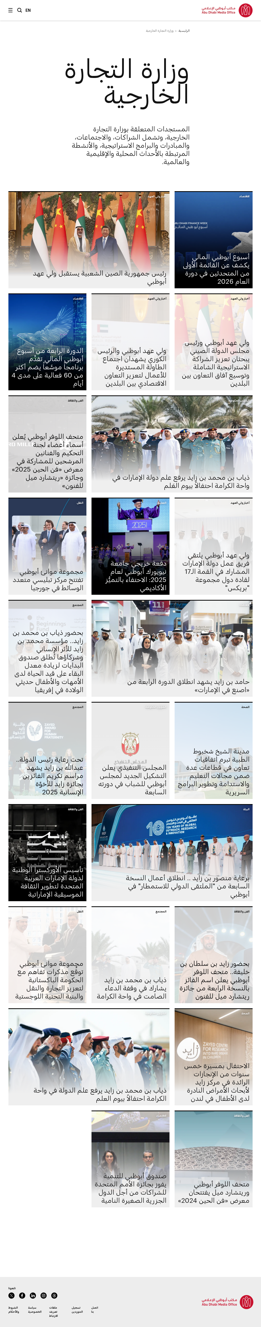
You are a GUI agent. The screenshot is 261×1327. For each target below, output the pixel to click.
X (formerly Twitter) (11, 1295)
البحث (19, 10)
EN (28, 10)
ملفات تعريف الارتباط (53, 1311)
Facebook (22, 1295)
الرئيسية (184, 30)
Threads (54, 1295)
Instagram (44, 1295)
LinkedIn (33, 1295)
